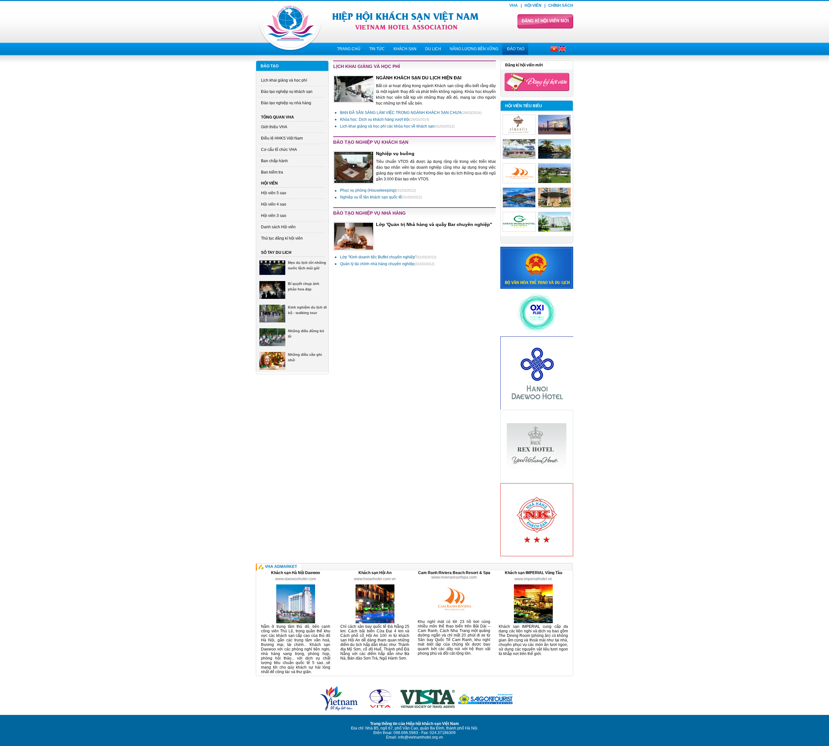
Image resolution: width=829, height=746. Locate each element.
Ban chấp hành (274, 161)
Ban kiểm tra (272, 172)
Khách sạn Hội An (375, 573)
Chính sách (560, 5)
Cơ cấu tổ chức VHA (279, 149)
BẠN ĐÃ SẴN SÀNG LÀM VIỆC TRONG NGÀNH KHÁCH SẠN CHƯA (411, 112)
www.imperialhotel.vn (533, 579)
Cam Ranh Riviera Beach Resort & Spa (454, 573)
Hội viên (533, 5)
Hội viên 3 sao (273, 215)
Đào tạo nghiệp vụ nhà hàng (286, 103)
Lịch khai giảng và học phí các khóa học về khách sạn (397, 126)
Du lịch (433, 49)
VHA (513, 5)
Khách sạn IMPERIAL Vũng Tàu (533, 573)
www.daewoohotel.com (295, 579)
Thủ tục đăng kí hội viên (282, 238)
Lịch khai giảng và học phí (284, 80)
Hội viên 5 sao (273, 193)
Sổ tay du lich (276, 252)
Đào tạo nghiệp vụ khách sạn (286, 91)
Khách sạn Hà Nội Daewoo (295, 573)
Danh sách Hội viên (278, 227)
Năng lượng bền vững (474, 49)
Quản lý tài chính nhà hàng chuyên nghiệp (387, 264)
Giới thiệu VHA (274, 127)
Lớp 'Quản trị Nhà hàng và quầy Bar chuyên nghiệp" (434, 224)
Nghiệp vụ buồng (395, 153)
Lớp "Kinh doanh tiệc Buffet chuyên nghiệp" (388, 257)
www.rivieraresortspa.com (454, 577)
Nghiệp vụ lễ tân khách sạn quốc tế (381, 197)
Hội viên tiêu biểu (523, 106)
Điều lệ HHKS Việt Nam (282, 138)
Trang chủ (348, 49)
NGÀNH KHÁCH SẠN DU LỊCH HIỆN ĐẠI (418, 77)
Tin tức (377, 49)
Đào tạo (515, 49)
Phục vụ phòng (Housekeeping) (378, 190)
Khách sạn (404, 49)
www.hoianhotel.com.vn (375, 579)
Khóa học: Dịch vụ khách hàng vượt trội (384, 119)
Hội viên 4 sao (273, 204)
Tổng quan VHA (277, 117)
